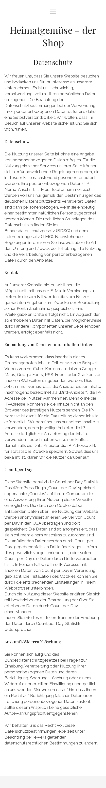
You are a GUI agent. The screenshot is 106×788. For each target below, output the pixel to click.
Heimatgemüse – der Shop (53, 36)
